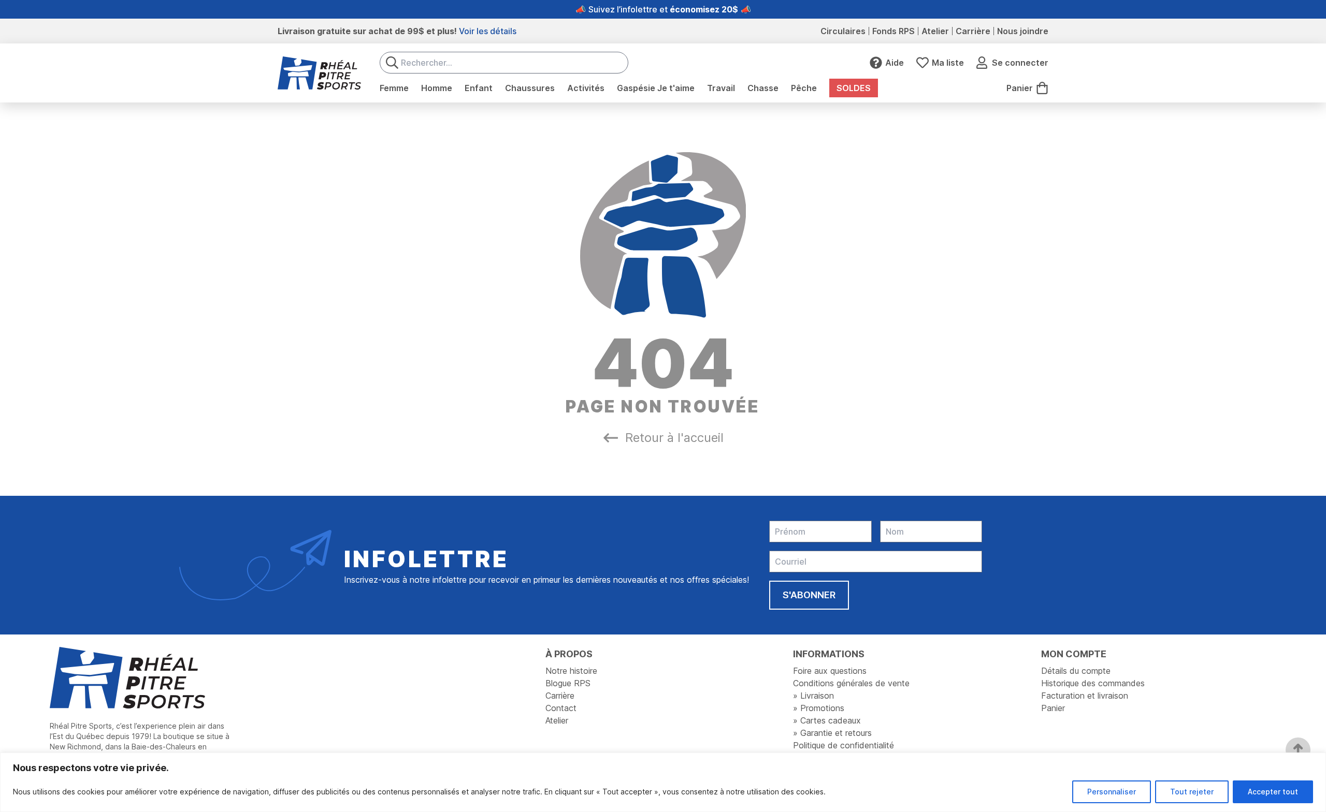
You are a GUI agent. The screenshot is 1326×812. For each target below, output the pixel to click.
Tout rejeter (1192, 791)
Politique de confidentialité (843, 745)
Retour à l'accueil (674, 437)
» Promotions (818, 708)
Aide (894, 62)
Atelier (935, 31)
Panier (1053, 708)
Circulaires (843, 31)
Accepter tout (1273, 791)
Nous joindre (1022, 31)
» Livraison (813, 695)
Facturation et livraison (1084, 695)
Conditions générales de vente (851, 683)
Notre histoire (571, 671)
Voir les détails (487, 31)
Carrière (973, 31)
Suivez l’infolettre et (663, 9)
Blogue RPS (567, 683)
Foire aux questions (830, 671)
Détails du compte (1076, 671)
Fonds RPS (893, 31)
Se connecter (1020, 62)
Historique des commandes (1093, 683)
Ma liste (948, 62)
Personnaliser (1111, 791)
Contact (560, 708)
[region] (663, 782)
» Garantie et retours (832, 733)
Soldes (854, 88)
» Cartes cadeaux (827, 720)
